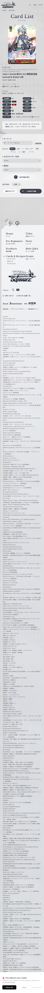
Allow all (9, 987)
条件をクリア (10, 191)
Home (4, 10)
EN (35, 5)
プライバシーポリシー (18, 309)
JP (30, 5)
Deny (24, 987)
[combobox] (22, 161)
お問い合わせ (9, 296)
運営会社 (5, 309)
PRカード (10, 261)
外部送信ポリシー (33, 309)
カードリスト (11, 259)
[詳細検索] (38, 143)
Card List (11, 10)
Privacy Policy (10, 982)
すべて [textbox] (6, 161)
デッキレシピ (11, 263)
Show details (37, 987)
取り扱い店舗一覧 (24, 296)
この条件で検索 (31, 191)
